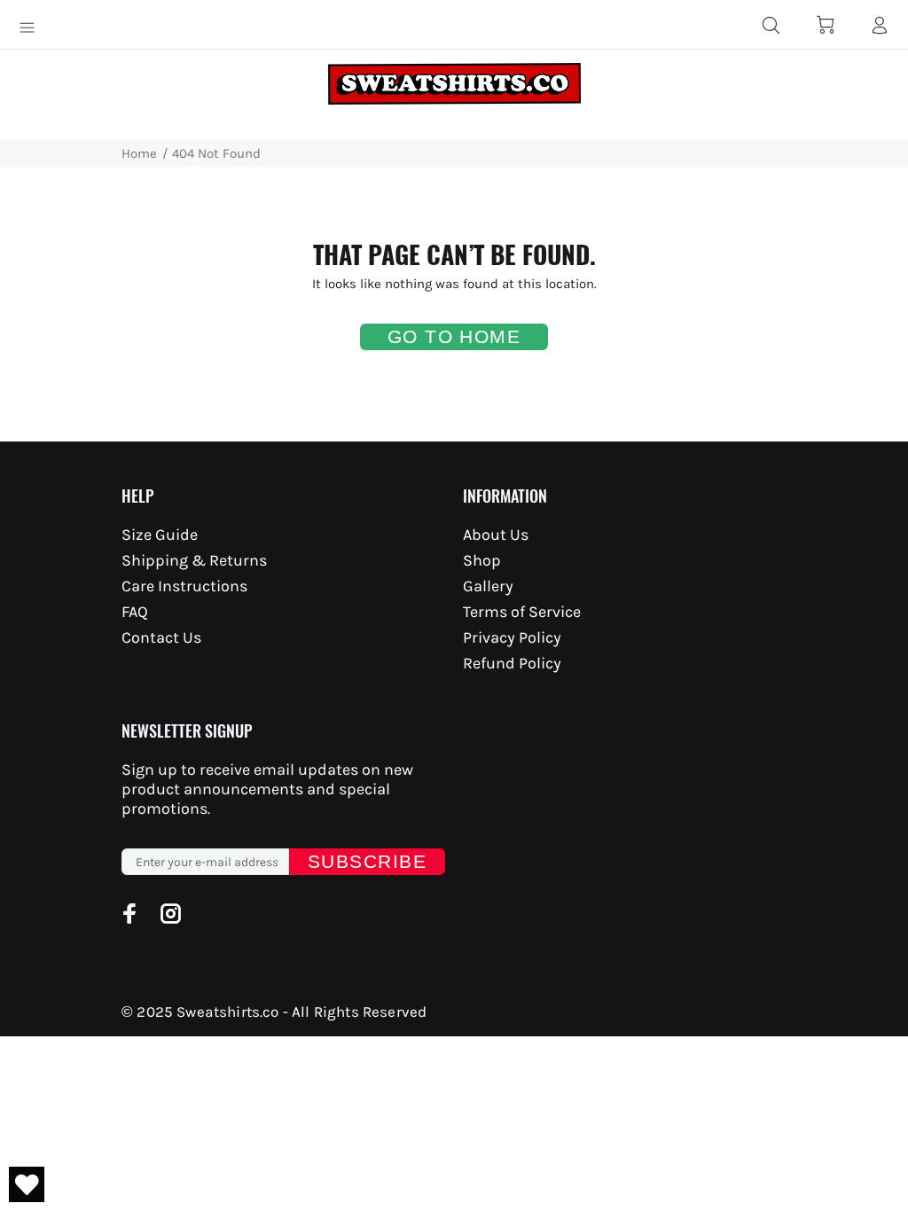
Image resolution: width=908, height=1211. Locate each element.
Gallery (488, 586)
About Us (495, 534)
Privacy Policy (512, 637)
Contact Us (161, 637)
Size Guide (159, 534)
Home (139, 153)
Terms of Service (522, 611)
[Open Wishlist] (26, 1184)
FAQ (134, 611)
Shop (482, 560)
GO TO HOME (454, 336)
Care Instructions (184, 586)
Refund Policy (512, 663)
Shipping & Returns (194, 560)
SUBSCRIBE (367, 861)
